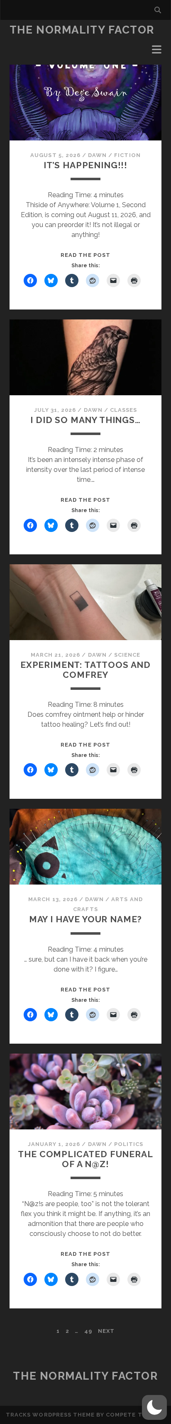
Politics (128, 1144)
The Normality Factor (82, 30)
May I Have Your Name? (85, 919)
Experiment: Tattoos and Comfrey (85, 670)
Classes (123, 410)
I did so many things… (85, 420)
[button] (154, 1407)
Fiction (127, 155)
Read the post (85, 255)
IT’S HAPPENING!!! (85, 165)
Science (127, 655)
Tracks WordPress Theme (50, 1415)
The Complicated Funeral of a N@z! (85, 1159)
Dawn (97, 155)
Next (106, 1331)
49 (88, 1331)
